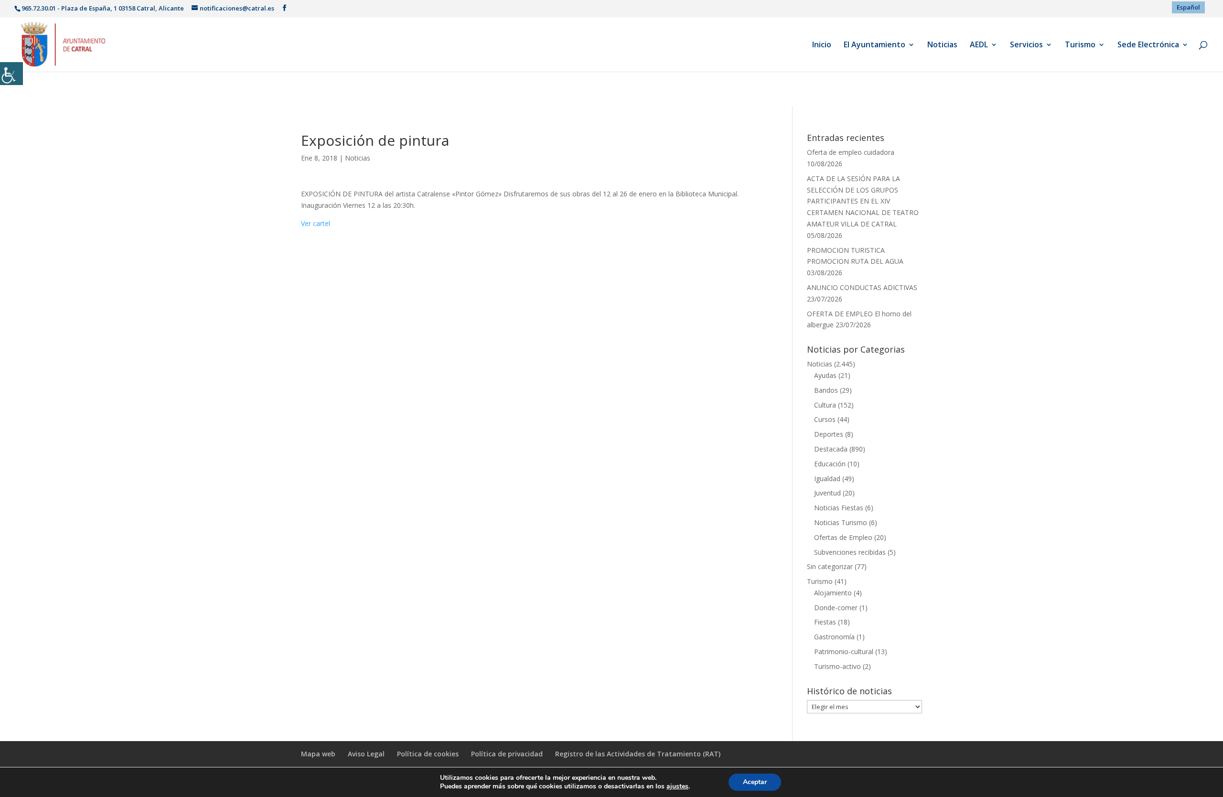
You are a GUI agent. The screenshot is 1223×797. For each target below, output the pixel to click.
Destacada (831, 448)
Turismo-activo (837, 666)
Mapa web (318, 753)
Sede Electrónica (1148, 45)
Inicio (821, 45)
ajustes (677, 786)
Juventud (827, 492)
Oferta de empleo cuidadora (850, 152)
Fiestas (825, 621)
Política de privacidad (507, 753)
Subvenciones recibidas (850, 552)
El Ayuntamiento (874, 45)
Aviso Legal (366, 753)
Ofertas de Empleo (843, 537)
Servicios (1026, 45)
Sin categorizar (830, 566)
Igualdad (827, 478)
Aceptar (755, 781)
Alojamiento (833, 592)
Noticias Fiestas (838, 507)
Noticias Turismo (840, 522)
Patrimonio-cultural (843, 651)
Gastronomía (834, 636)
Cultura (825, 404)
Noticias (942, 45)
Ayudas (825, 375)
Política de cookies (428, 753)
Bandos (826, 390)
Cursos (825, 419)
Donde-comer (836, 607)
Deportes (828, 434)
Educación (830, 463)
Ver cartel (315, 223)
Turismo (1080, 45)
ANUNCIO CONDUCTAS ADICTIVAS (862, 287)
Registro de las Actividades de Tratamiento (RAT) (637, 753)
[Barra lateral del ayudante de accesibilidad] (11, 73)
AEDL (979, 45)
